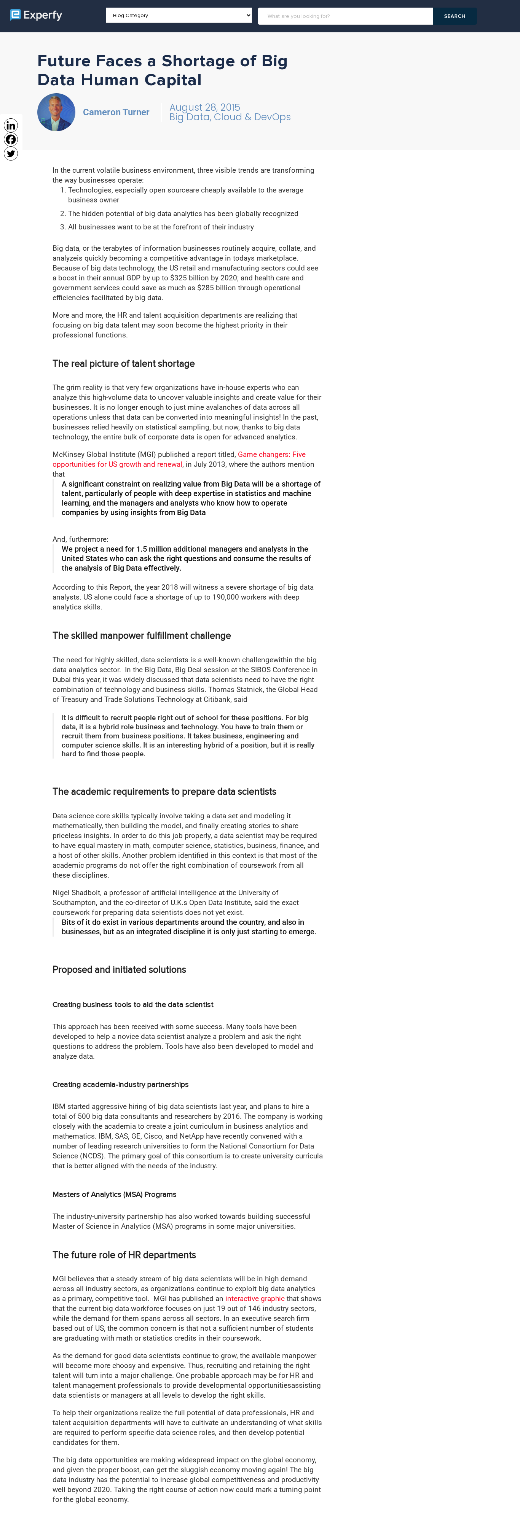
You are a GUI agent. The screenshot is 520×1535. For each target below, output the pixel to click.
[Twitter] (11, 153)
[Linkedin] (11, 125)
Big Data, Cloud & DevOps (230, 117)
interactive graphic (256, 1298)
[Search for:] (346, 16)
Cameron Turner (116, 112)
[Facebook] (11, 139)
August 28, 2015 (204, 107)
